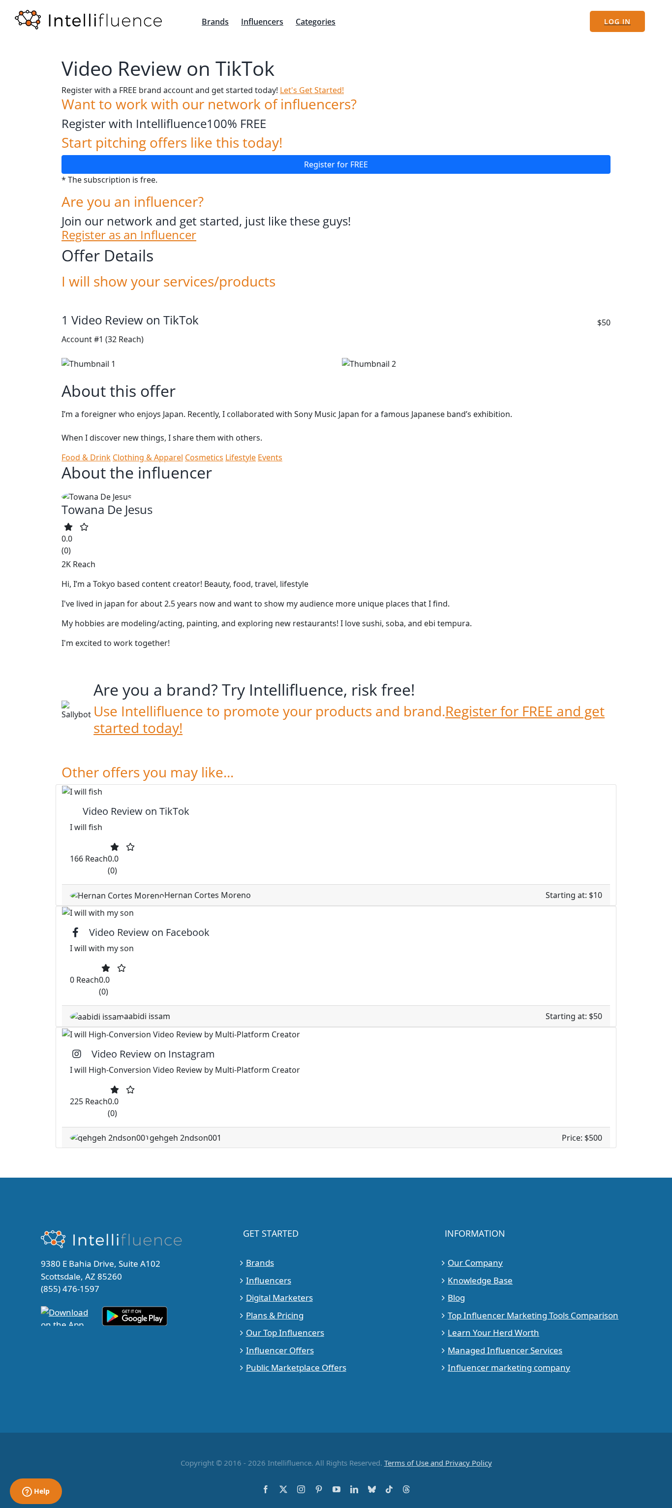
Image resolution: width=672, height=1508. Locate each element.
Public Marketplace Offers (296, 1367)
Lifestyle (240, 457)
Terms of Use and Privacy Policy (438, 1463)
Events (270, 457)
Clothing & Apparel (148, 457)
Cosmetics (204, 457)
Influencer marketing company (509, 1367)
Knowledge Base (480, 1280)
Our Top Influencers (285, 1332)
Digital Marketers (279, 1297)
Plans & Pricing (275, 1315)
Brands (260, 1262)
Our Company (475, 1262)
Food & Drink (86, 457)
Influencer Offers (280, 1350)
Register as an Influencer (128, 235)
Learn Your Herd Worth (493, 1332)
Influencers (268, 1280)
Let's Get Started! (312, 90)
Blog (456, 1297)
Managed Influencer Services (505, 1350)
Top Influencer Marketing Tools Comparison (533, 1315)
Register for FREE (336, 164)
